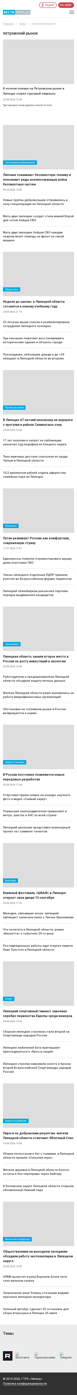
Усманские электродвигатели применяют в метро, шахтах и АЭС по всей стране (35, 813)
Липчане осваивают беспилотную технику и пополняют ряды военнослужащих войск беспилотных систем (37, 179)
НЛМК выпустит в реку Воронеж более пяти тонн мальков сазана (35, 1278)
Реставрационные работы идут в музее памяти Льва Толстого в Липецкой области (38, 947)
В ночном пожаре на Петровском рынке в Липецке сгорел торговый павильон (33, 91)
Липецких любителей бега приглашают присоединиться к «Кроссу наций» (31, 1049)
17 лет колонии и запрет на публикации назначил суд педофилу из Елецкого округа (35, 442)
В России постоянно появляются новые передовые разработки (34, 777)
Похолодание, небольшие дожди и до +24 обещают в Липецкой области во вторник (33, 356)
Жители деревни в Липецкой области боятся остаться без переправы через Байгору (36, 1172)
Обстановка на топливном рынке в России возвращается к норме (34, 711)
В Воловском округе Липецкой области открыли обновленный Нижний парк (38, 1188)
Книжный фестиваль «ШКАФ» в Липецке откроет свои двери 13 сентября (34, 895)
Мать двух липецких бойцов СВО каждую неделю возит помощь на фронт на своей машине (33, 236)
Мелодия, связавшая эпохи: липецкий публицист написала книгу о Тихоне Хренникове (38, 915)
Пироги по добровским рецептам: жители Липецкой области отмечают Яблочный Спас (38, 1135)
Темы (22, 23)
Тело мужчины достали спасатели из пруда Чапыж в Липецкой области (35, 458)
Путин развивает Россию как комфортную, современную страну (36, 540)
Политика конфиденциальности (25, 1383)
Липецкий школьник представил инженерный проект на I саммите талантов (36, 829)
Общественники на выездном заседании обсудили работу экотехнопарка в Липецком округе (38, 1256)
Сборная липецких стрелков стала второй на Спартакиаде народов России (36, 1033)
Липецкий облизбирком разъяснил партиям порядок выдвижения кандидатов (35, 593)
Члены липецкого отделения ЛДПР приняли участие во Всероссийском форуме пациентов (37, 577)
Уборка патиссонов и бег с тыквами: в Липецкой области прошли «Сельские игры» (38, 1155)
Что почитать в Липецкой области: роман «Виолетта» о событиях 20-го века (33, 931)
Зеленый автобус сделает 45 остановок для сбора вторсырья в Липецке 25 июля (36, 1311)
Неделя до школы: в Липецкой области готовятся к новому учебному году (34, 304)
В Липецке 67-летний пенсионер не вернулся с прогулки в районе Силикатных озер (38, 422)
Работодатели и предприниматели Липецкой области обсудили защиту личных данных (36, 678)
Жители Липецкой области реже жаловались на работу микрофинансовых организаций (38, 695)
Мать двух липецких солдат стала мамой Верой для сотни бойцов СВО (38, 218)
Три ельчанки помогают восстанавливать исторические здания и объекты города (33, 340)
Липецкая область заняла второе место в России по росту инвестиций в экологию (36, 659)
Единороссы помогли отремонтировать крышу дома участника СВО (37, 560)
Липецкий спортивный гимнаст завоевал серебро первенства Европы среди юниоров (37, 1013)
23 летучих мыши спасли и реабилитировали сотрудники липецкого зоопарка (36, 324)
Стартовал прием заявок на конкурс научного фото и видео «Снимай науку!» (36, 797)
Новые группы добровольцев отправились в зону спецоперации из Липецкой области (35, 202)
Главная (8, 23)
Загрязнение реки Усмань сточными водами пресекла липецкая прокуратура (36, 1295)
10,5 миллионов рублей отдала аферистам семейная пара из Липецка (34, 474)
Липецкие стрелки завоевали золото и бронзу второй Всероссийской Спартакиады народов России (37, 1068)
